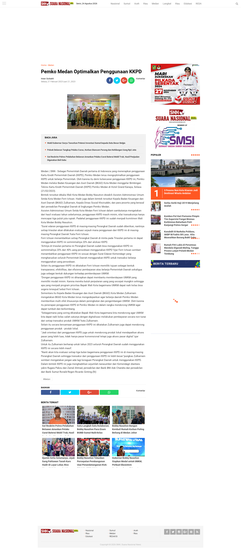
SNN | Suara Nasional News (128, 544)
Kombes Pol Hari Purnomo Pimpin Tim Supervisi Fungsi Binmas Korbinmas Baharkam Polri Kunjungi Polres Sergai (181, 220)
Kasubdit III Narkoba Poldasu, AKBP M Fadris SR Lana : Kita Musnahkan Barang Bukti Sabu (180, 234)
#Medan (46, 379)
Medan (155, 3)
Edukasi (188, 3)
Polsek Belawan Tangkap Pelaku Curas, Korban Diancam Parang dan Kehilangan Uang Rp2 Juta (91, 150)
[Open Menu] (4, 3)
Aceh (136, 3)
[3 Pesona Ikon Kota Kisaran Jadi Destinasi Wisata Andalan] (175, 172)
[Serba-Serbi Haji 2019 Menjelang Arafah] (156, 205)
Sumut (127, 3)
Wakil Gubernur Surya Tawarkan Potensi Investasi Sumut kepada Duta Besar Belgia (86, 143)
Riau (145, 3)
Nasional (115, 3)
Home (43, 65)
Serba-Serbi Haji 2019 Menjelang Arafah (181, 204)
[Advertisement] (120, 39)
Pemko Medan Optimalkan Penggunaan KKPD (91, 71)
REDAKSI (200, 3)
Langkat (167, 3)
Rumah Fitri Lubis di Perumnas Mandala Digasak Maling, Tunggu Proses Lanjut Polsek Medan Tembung (181, 249)
